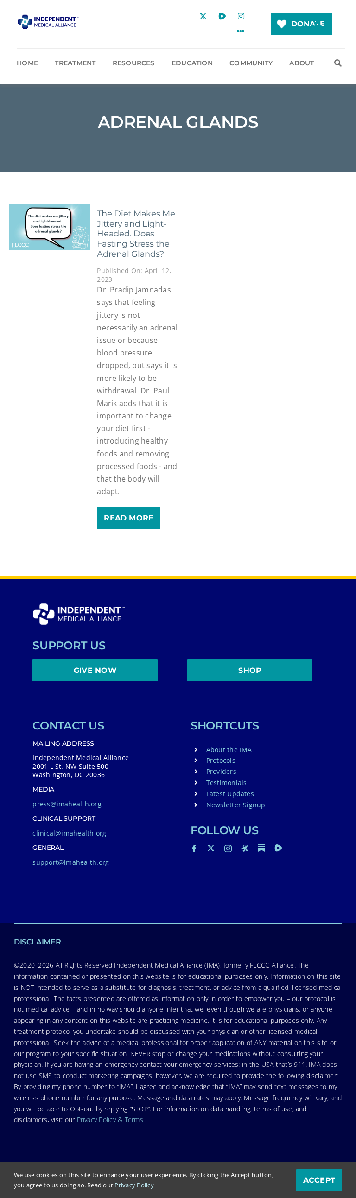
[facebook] (194, 848)
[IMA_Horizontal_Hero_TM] (48, 18)
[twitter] (211, 848)
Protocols (220, 760)
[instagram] (228, 848)
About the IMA (229, 749)
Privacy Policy (133, 1185)
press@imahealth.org (67, 803)
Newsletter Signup (236, 804)
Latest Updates (230, 793)
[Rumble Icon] (278, 848)
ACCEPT (319, 1180)
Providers (221, 771)
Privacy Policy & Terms (110, 1119)
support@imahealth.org (70, 862)
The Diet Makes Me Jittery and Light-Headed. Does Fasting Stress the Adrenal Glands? (136, 234)
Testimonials (226, 782)
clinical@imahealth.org (69, 833)
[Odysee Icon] (244, 848)
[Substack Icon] (261, 848)
